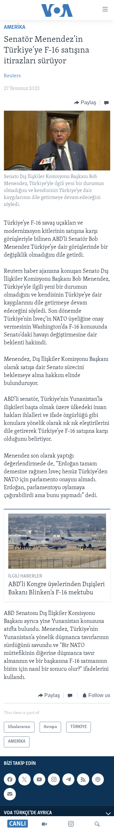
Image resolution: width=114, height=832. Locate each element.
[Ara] (97, 824)
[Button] (85, 103)
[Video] (44, 824)
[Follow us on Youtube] (39, 779)
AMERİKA (14, 27)
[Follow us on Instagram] (54, 779)
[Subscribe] (10, 794)
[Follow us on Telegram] (68, 779)
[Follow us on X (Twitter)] (24, 779)
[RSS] (83, 779)
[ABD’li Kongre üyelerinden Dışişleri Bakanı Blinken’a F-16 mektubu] (57, 541)
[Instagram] (71, 824)
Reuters (12, 76)
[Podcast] (98, 779)
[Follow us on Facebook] (10, 779)
